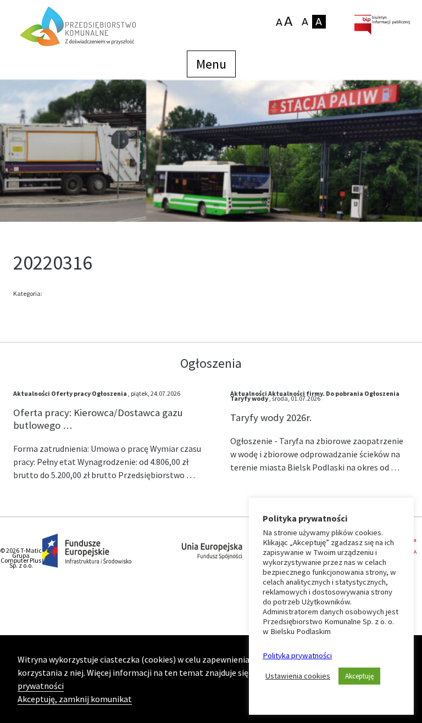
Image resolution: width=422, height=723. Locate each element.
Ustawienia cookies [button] (297, 676)
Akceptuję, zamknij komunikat (75, 698)
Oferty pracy (71, 393)
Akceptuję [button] (359, 676)
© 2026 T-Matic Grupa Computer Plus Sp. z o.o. (21, 557)
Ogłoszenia (109, 393)
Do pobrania (344, 393)
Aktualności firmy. (296, 393)
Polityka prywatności (297, 655)
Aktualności (31, 393)
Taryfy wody (249, 398)
